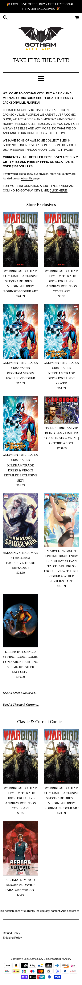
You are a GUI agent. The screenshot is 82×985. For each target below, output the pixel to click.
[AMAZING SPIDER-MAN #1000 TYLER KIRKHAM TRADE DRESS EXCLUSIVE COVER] (61, 331)
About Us (27, 178)
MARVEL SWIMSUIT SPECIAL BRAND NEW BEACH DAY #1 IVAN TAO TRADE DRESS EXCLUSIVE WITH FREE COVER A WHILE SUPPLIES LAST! (61, 566)
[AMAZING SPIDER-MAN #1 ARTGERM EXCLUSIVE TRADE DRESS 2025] (20, 520)
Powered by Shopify (60, 959)
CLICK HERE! (59, 190)
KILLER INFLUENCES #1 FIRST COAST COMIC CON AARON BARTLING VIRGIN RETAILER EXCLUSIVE (20, 662)
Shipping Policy (12, 937)
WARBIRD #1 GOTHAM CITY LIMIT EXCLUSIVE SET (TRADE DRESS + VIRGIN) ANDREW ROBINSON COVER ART (20, 281)
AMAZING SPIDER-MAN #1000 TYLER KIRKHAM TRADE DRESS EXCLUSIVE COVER (61, 373)
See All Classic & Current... (21, 704)
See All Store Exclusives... (20, 693)
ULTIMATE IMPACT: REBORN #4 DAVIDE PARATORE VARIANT (20, 885)
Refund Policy (11, 933)
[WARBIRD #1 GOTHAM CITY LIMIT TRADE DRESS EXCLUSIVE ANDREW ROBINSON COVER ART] (61, 239)
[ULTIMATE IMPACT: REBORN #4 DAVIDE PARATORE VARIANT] (20, 848)
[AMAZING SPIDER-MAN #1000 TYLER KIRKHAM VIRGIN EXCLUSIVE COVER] (20, 331)
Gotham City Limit (39, 959)
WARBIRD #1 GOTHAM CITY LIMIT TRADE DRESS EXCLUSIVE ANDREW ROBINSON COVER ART (61, 281)
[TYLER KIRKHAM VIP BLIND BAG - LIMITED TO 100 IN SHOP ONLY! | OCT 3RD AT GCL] (61, 410)
